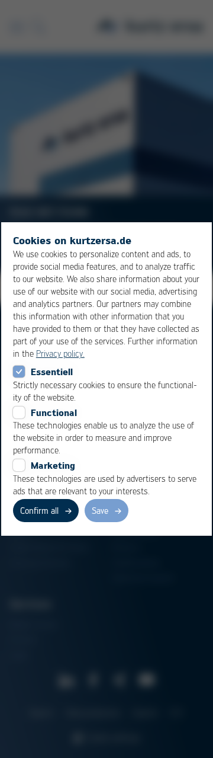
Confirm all (39, 510)
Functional (54, 412)
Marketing (53, 465)
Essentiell (52, 371)
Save (100, 510)
